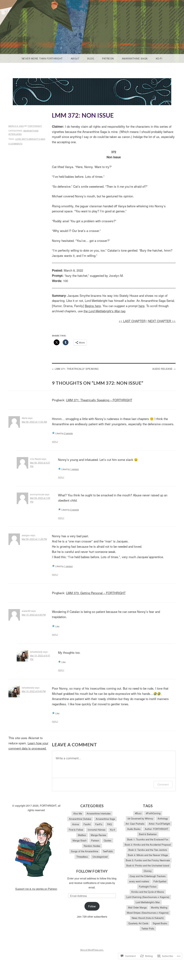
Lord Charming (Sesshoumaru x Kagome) (147, 897)
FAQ (109, 824)
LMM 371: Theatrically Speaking (76, 368)
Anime (75, 824)
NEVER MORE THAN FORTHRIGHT (42, 58)
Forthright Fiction (148, 886)
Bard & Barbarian (148, 834)
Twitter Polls (147, 928)
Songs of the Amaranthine (84, 851)
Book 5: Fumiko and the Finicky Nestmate (148, 860)
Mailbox (82, 835)
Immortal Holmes (96, 829)
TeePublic (108, 851)
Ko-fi (159, 58)
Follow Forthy (92, 871)
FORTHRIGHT (35, 125)
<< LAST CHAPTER (132, 321)
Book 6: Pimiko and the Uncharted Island (147, 865)
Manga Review (98, 835)
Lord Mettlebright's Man (30, 138)
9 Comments (15, 143)
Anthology (163, 818)
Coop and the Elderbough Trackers (148, 876)
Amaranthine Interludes (99, 813)
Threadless (82, 856)
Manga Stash (79, 840)
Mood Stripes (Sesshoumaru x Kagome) (148, 912)
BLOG (90, 58)
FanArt (87, 824)
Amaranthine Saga (135, 58)
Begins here (93, 305)
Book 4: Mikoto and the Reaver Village (148, 855)
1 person (74, 469)
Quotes (107, 840)
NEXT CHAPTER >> (162, 321)
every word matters (139, 881)
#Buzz (138, 813)
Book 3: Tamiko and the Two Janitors (147, 850)
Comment (163, 784)
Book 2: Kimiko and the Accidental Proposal (148, 844)
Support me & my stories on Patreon (36, 889)
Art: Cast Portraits (135, 823)
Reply (55, 441)
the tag (104, 311)
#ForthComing (153, 813)
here (141, 305)
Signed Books (160, 923)
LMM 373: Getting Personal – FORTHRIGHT (96, 593)
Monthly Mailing (159, 907)
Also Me (77, 813)
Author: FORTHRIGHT (156, 829)
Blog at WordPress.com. (92, 949)
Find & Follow (76, 829)
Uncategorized (100, 856)
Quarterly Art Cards (138, 923)
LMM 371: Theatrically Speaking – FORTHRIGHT (99, 400)
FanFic (98, 824)
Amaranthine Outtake (80, 819)
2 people (68, 433)
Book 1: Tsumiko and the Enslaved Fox (147, 839)
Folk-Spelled (159, 881)
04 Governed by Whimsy (140, 818)
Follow (92, 906)
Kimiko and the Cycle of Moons (147, 891)
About (75, 58)
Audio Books (134, 829)
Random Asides (92, 846)
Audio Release (162, 368)
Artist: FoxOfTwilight (159, 823)
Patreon (108, 58)
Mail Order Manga (137, 907)
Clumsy (148, 871)
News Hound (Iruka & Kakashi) (148, 918)
